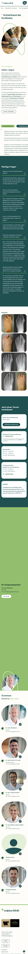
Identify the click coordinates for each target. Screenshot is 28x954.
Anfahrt (5, 941)
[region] (14, 182)
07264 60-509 (9, 474)
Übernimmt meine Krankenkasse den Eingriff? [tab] (12, 172)
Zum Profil (6, 596)
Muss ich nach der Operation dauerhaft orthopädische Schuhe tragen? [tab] (11, 191)
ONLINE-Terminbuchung (11, 424)
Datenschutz (4, 952)
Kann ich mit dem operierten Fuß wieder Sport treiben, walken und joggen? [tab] (11, 218)
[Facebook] (24, 951)
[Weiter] (1, 129)
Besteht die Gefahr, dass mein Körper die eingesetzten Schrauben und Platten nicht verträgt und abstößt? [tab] (13, 269)
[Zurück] (0, 129)
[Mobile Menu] (25, 3)
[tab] (8, 126)
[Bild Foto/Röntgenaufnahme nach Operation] (14, 381)
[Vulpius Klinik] (7, 3)
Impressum (4, 949)
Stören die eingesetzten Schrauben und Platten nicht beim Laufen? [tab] (12, 236)
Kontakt (5, 945)
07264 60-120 (9, 436)
